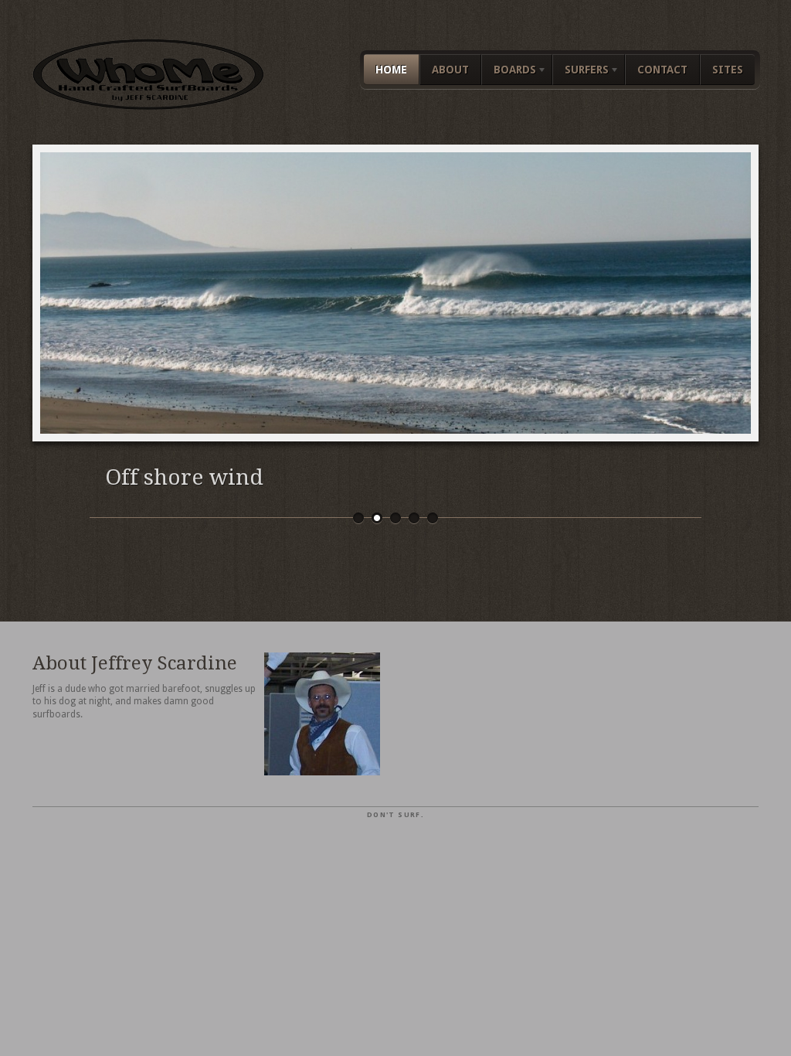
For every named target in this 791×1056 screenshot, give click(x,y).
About (450, 69)
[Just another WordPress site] (148, 106)
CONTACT (662, 69)
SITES (727, 69)
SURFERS (580, 72)
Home (391, 69)
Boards (508, 72)
